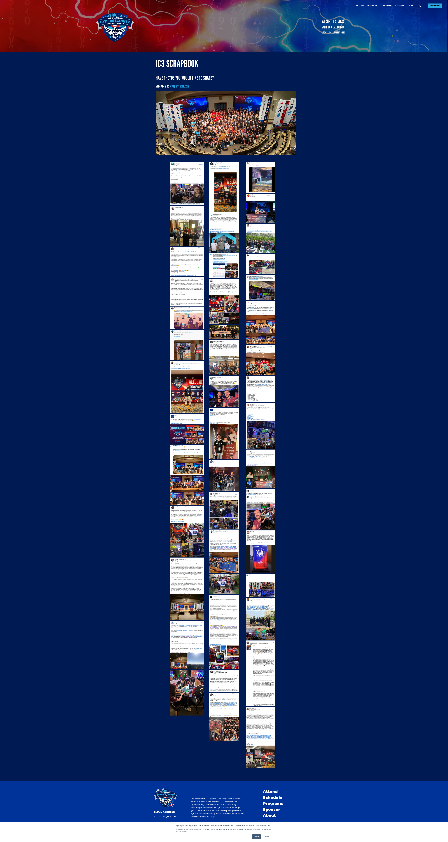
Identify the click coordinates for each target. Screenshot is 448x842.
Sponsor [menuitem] (271, 809)
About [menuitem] (269, 815)
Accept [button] (256, 837)
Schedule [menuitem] (272, 797)
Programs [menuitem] (273, 803)
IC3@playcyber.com (165, 816)
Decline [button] (266, 837)
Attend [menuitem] (270, 791)
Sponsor (435, 6)
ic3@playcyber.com (179, 86)
